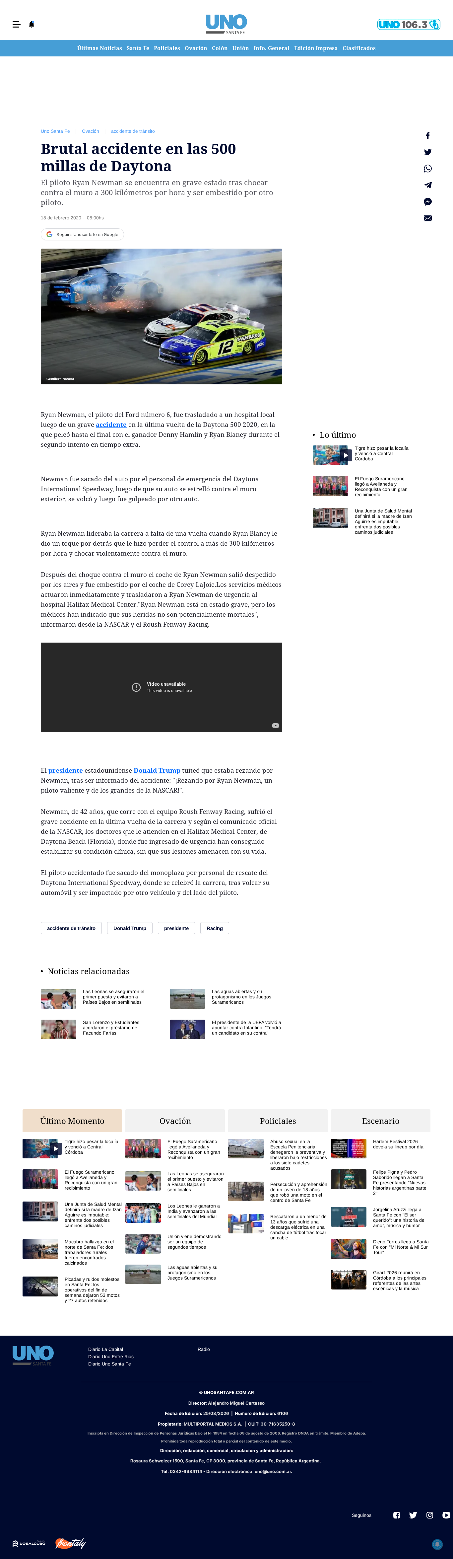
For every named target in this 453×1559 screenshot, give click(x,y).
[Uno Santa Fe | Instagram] (429, 1515)
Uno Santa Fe (55, 131)
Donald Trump (157, 770)
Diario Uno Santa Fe (109, 1363)
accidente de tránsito (133, 131)
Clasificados (359, 48)
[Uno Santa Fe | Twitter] (413, 1515)
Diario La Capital (105, 1349)
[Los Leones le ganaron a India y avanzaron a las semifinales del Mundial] (175, 1213)
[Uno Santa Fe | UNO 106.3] (408, 24)
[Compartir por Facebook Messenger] (427, 201)
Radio (204, 1349)
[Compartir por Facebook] (427, 135)
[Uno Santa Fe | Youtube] (446, 1515)
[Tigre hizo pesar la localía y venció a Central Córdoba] (362, 455)
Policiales (167, 48)
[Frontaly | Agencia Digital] (65, 1543)
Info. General (272, 48)
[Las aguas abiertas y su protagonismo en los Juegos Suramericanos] (226, 998)
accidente (111, 424)
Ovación (196, 48)
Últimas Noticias (99, 48)
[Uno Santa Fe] (226, 24)
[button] (17, 24)
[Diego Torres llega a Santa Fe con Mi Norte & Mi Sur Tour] (380, 1249)
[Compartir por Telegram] (427, 185)
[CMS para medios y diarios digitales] (29, 1543)
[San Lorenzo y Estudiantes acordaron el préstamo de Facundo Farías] (97, 1029)
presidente (65, 770)
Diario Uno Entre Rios (111, 1356)
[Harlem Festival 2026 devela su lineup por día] (380, 1148)
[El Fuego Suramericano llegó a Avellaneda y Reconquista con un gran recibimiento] (362, 486)
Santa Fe (138, 48)
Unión (240, 48)
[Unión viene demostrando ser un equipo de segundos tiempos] (175, 1243)
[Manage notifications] (437, 1544)
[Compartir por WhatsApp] (427, 168)
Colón (220, 48)
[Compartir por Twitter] (427, 152)
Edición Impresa (316, 48)
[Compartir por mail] (427, 218)
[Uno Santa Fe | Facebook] (396, 1515)
